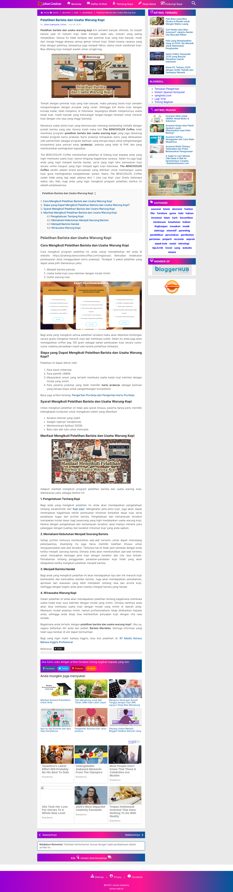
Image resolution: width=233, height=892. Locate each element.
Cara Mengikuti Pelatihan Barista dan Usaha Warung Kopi (77, 201)
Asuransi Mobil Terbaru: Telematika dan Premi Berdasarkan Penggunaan (179, 148)
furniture (162, 213)
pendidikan (156, 234)
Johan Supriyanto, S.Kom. (55, 24)
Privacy (117, 877)
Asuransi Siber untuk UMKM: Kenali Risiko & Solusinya (177, 118)
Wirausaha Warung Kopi (66, 227)
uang (177, 247)
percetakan (172, 234)
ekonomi (177, 208)
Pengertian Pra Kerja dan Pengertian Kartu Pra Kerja (103, 395)
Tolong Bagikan (164, 101)
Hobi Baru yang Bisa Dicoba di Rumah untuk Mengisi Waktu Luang (178, 21)
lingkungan (161, 226)
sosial (172, 243)
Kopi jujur (79, 509)
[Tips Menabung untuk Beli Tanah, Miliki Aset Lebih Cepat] (91, 688)
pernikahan (187, 234)
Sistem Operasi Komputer (170, 92)
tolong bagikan (98, 661)
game (172, 213)
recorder (179, 239)
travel (168, 247)
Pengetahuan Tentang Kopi (67, 216)
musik (186, 226)
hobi (180, 213)
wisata (172, 252)
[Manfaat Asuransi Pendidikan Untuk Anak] (56, 688)
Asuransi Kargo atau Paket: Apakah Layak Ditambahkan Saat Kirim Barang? (180, 129)
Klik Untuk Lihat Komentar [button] (89, 858)
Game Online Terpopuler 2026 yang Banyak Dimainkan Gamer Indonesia (178, 58)
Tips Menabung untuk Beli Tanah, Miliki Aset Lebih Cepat (90, 701)
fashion (188, 208)
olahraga (159, 230)
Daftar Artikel (98, 4)
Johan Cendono (120, 885)
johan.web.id (116, 888)
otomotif (172, 230)
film (152, 213)
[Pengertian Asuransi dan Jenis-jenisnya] (91, 717)
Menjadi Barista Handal (65, 224)
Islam (167, 217)
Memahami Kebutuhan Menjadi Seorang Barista (79, 220)
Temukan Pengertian (167, 88)
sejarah (190, 239)
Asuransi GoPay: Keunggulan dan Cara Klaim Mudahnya (180, 139)
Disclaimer (137, 877)
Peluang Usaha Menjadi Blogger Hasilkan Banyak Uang (125, 729)
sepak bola (161, 243)
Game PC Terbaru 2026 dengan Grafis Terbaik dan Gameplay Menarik (179, 70)
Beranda (76, 4)
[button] (91, 668)
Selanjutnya (49, 834)
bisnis (166, 208)
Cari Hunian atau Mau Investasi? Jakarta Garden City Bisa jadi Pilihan (179, 32)
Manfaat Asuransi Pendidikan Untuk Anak (55, 701)
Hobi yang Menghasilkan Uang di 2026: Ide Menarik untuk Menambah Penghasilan (180, 44)
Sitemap (99, 877)
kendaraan (159, 221)
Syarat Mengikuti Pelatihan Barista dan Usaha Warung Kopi (79, 208)
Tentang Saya (124, 4)
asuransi (156, 208)
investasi (156, 217)
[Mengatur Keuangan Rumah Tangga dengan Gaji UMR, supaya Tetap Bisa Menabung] (125, 688)
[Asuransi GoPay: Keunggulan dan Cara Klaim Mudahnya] (158, 140)
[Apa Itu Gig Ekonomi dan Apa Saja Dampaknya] (56, 717)
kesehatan (174, 221)
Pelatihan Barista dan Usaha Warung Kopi (72, 20)
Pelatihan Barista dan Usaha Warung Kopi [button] (68, 193)
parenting (184, 230)
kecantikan (186, 217)
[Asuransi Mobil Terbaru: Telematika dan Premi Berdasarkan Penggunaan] (158, 149)
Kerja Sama (149, 4)
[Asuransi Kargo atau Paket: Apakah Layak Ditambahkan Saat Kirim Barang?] (158, 128)
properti (167, 239)
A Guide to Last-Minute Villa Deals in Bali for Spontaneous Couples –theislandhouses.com (178, 160)
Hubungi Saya (173, 4)
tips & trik (157, 247)
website (187, 247)
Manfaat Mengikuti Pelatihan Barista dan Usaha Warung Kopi (80, 212)
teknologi (183, 243)
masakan (175, 226)
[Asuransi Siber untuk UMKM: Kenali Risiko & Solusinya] (158, 119)
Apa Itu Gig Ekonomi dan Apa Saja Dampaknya (55, 729)
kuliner (187, 221)
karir (175, 217)
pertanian (154, 239)
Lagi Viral (160, 98)
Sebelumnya (132, 834)
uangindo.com (163, 95)
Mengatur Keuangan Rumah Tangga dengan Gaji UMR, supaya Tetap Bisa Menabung (124, 702)
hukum (190, 213)
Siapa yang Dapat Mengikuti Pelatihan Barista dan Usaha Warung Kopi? (86, 205)
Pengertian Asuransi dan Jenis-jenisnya (91, 729)
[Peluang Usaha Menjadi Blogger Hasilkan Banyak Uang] (125, 717)
